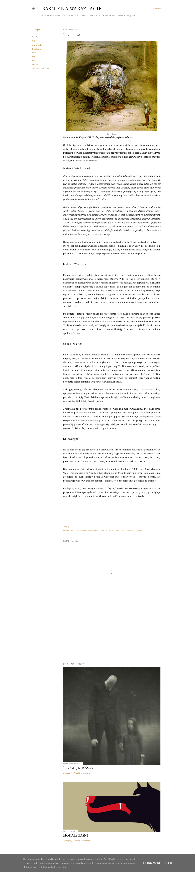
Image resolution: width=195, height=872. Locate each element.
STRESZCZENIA (107, 15)
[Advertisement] (111, 636)
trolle (34, 52)
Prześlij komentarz (82, 773)
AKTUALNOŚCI (70, 15)
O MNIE (121, 15)
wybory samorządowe (40, 68)
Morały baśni (75, 835)
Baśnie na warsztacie (71, 8)
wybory (35, 64)
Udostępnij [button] (36, 29)
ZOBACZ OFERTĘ (89, 15)
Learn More (152, 863)
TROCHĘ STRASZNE (79, 767)
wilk (33, 56)
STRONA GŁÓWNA (51, 15)
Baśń (34, 41)
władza (34, 60)
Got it (168, 863)
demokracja (36, 48)
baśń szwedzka (37, 45)
